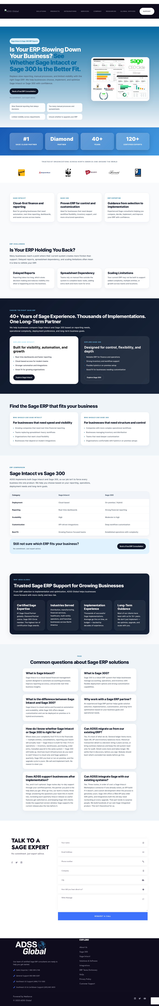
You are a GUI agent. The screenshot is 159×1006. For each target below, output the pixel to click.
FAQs (82, 974)
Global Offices (128, 11)
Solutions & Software (88, 961)
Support (147, 11)
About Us (83, 947)
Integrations (70, 11)
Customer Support (87, 983)
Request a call (103, 916)
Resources (111, 11)
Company (98, 11)
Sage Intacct (85, 956)
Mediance (28, 996)
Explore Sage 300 (94, 377)
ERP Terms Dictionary (88, 970)
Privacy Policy (85, 979)
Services (85, 11)
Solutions (41, 11)
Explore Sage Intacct (24, 377)
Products (55, 11)
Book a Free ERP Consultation (24, 91)
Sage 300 (84, 951)
